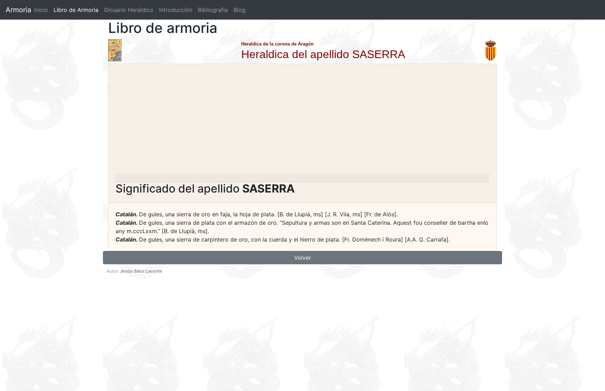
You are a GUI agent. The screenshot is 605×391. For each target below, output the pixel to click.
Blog (239, 9)
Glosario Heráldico (128, 9)
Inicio (41, 9)
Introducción (175, 9)
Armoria (18, 10)
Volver (302, 257)
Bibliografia (213, 9)
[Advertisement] (302, 121)
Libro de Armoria (77, 9)
